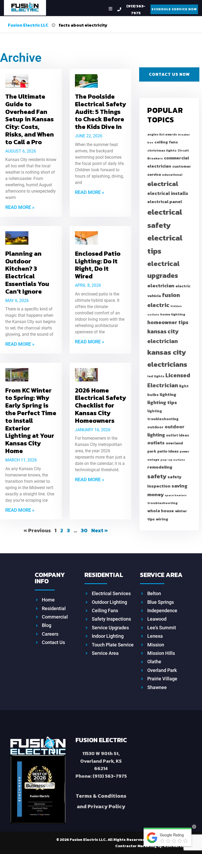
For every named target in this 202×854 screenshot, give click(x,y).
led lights (155, 376)
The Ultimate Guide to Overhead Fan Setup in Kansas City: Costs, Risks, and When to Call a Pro (29, 119)
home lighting (172, 314)
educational (172, 174)
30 (84, 530)
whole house (160, 511)
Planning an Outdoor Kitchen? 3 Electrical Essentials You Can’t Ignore (27, 272)
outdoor (155, 427)
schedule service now (174, 9)
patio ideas (168, 451)
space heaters (175, 495)
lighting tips (162, 402)
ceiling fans (166, 142)
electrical (162, 184)
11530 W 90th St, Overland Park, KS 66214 (101, 761)
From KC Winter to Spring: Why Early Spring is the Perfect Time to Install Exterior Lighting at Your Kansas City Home (30, 420)
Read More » (19, 207)
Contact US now (169, 74)
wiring (162, 519)
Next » (99, 530)
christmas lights (161, 150)
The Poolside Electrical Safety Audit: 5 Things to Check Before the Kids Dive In (100, 111)
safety (156, 476)
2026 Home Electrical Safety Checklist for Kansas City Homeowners (100, 405)
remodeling (159, 467)
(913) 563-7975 (135, 9)
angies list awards (162, 134)
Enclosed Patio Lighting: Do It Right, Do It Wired (97, 265)
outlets (156, 442)
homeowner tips (167, 322)
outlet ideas (177, 435)
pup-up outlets (172, 460)
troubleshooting (162, 502)
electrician (160, 285)
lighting (168, 394)
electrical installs (167, 193)
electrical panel (164, 201)
